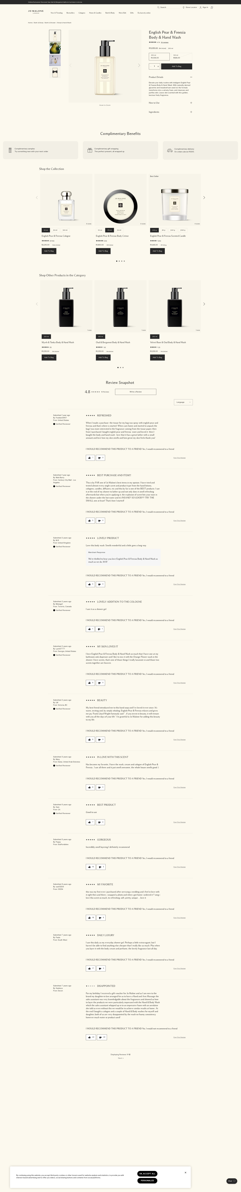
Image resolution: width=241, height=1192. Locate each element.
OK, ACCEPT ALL (147, 1174)
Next (121, 1058)
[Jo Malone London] (35, 12)
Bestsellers (71, 13)
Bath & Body (110, 13)
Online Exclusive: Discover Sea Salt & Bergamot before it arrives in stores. (55, 2)
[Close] (185, 1172)
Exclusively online (144, 13)
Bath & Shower (50, 23)
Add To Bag (176, 66)
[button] (231, 1181)
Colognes (82, 13)
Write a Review (136, 392)
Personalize (147, 1180)
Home (30, 23)
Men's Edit (122, 13)
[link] (40, 150)
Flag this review (179, 458)
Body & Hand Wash (64, 23)
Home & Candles (95, 13)
